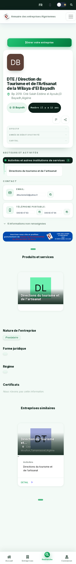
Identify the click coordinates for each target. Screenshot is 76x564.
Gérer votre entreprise (40, 42)
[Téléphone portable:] (39, 212)
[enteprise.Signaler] (56, 120)
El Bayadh (19, 107)
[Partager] (65, 120)
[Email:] (50, 194)
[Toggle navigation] (71, 16)
